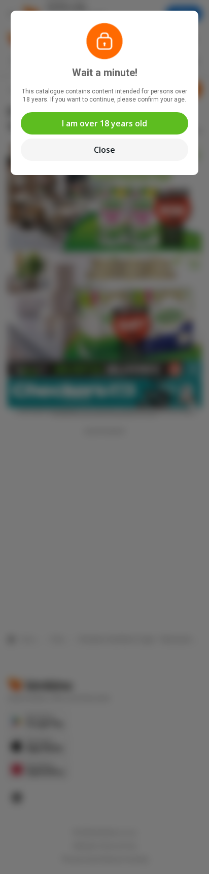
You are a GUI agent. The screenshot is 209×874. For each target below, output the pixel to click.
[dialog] (104, 437)
